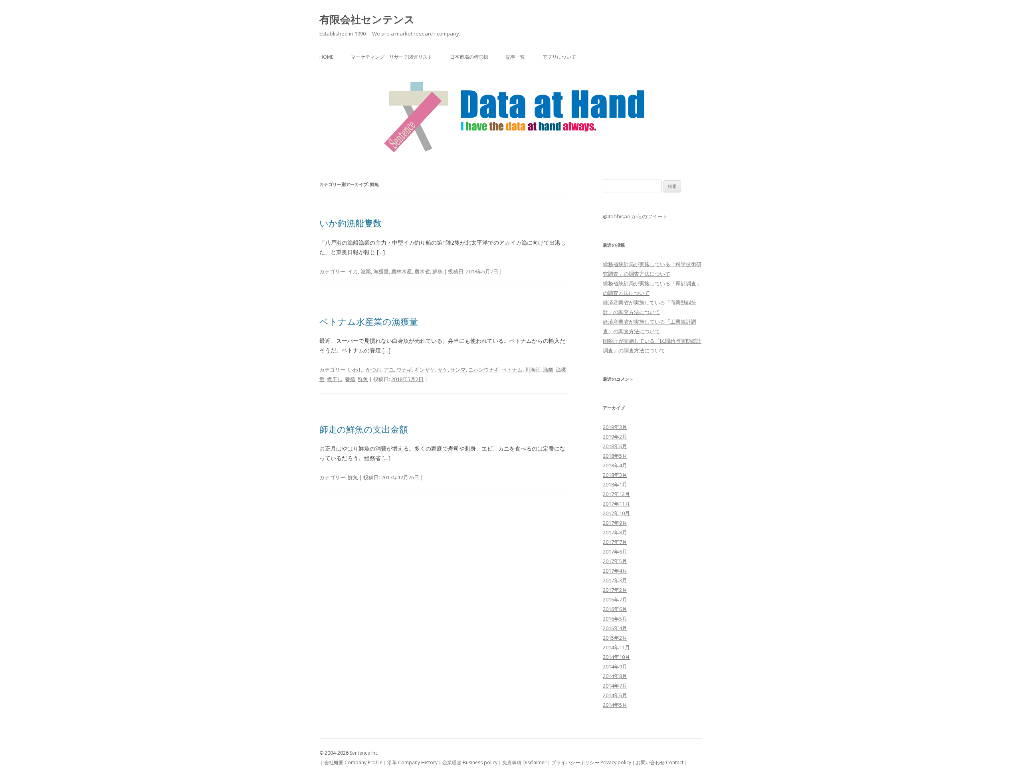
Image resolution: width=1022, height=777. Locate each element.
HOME (326, 56)
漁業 (365, 271)
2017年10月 (616, 513)
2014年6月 (615, 695)
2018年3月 (615, 474)
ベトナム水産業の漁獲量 (368, 321)
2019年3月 (615, 427)
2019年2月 (615, 436)
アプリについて (559, 56)
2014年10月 (616, 656)
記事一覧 (515, 56)
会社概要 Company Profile (353, 762)
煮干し (335, 379)
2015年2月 (615, 637)
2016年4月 (615, 628)
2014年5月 (615, 704)
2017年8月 (615, 532)
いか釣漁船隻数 (350, 223)
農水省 (422, 271)
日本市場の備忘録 (469, 56)
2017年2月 (615, 589)
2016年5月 (615, 618)
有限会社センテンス (367, 19)
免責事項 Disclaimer (524, 762)
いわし (355, 369)
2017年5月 (615, 561)
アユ (389, 369)
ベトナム (512, 369)
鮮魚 (437, 271)
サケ (443, 369)
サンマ (458, 369)
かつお (373, 369)
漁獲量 (381, 271)
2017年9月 (615, 522)
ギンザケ (424, 369)
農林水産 (401, 271)
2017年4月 (615, 570)
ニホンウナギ (483, 369)
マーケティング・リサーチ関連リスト (391, 56)
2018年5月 (615, 455)
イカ (353, 271)
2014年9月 (615, 666)
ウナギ (404, 369)
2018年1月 (615, 484)
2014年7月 (615, 685)
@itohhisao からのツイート (635, 216)
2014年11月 (616, 647)
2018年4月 (615, 465)
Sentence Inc (364, 752)
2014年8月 (615, 676)
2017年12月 (616, 494)
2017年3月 (615, 580)
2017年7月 (615, 542)
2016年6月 (615, 609)
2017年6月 (615, 551)
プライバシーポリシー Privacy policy (591, 762)
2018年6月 (615, 446)
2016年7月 (615, 599)
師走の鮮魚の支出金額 (363, 429)
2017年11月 (616, 503)
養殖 (350, 379)
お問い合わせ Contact (659, 762)
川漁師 (533, 369)
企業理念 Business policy (469, 762)
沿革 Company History (412, 762)
